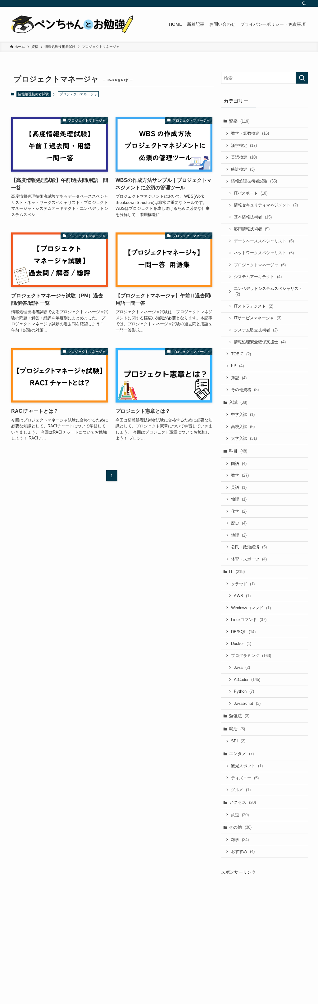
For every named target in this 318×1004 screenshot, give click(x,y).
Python (244, 691)
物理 (239, 499)
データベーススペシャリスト (264, 241)
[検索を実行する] (302, 78)
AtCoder (247, 679)
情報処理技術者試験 (33, 94)
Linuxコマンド (248, 619)
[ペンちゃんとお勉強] (72, 24)
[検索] (304, 3)
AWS (242, 595)
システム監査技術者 (256, 330)
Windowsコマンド (251, 608)
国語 (239, 463)
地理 (239, 535)
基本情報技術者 (253, 217)
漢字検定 (244, 145)
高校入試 (243, 426)
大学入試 (244, 438)
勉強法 (239, 715)
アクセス (242, 802)
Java (242, 667)
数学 (240, 475)
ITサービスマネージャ (257, 318)
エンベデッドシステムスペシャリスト (268, 291)
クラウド (243, 584)
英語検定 (244, 157)
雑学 (240, 839)
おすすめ (243, 851)
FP (237, 365)
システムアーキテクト (258, 276)
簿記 (239, 378)
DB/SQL (243, 631)
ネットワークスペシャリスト (264, 252)
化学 (239, 511)
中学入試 (243, 414)
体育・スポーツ (249, 559)
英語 (239, 487)
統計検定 (243, 169)
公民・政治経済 (249, 547)
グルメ (241, 789)
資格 (239, 121)
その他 (240, 827)
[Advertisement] (264, 928)
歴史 (239, 523)
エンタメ (241, 753)
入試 (238, 402)
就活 (237, 728)
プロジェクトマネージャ (260, 265)
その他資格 (245, 389)
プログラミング (251, 655)
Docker (241, 643)
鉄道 (240, 815)
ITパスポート (250, 193)
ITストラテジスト (253, 306)
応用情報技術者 (252, 229)
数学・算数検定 (250, 133)
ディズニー (245, 778)
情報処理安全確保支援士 (260, 342)
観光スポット (247, 765)
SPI (238, 741)
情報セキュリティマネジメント (266, 205)
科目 (238, 450)
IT (237, 571)
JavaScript (247, 703)
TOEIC (241, 354)
